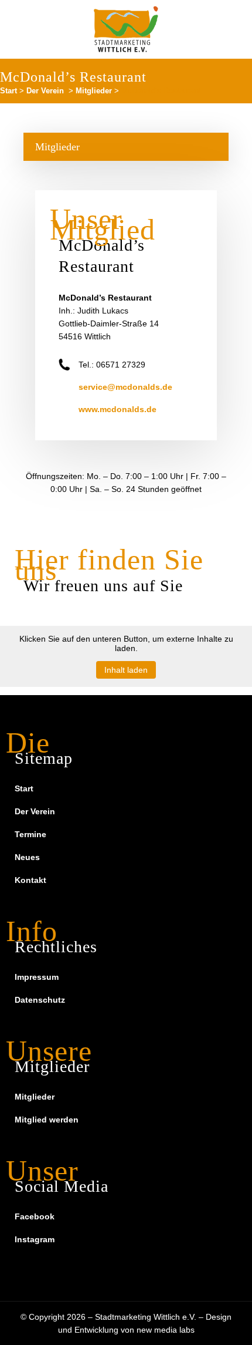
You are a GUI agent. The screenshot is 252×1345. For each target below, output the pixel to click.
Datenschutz (40, 999)
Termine (30, 834)
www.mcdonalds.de (117, 409)
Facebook (35, 1216)
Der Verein (45, 90)
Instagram (35, 1239)
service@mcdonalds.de (125, 387)
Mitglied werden (47, 1119)
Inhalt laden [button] (126, 670)
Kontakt (30, 880)
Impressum (37, 977)
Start (8, 90)
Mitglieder (94, 90)
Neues (27, 857)
